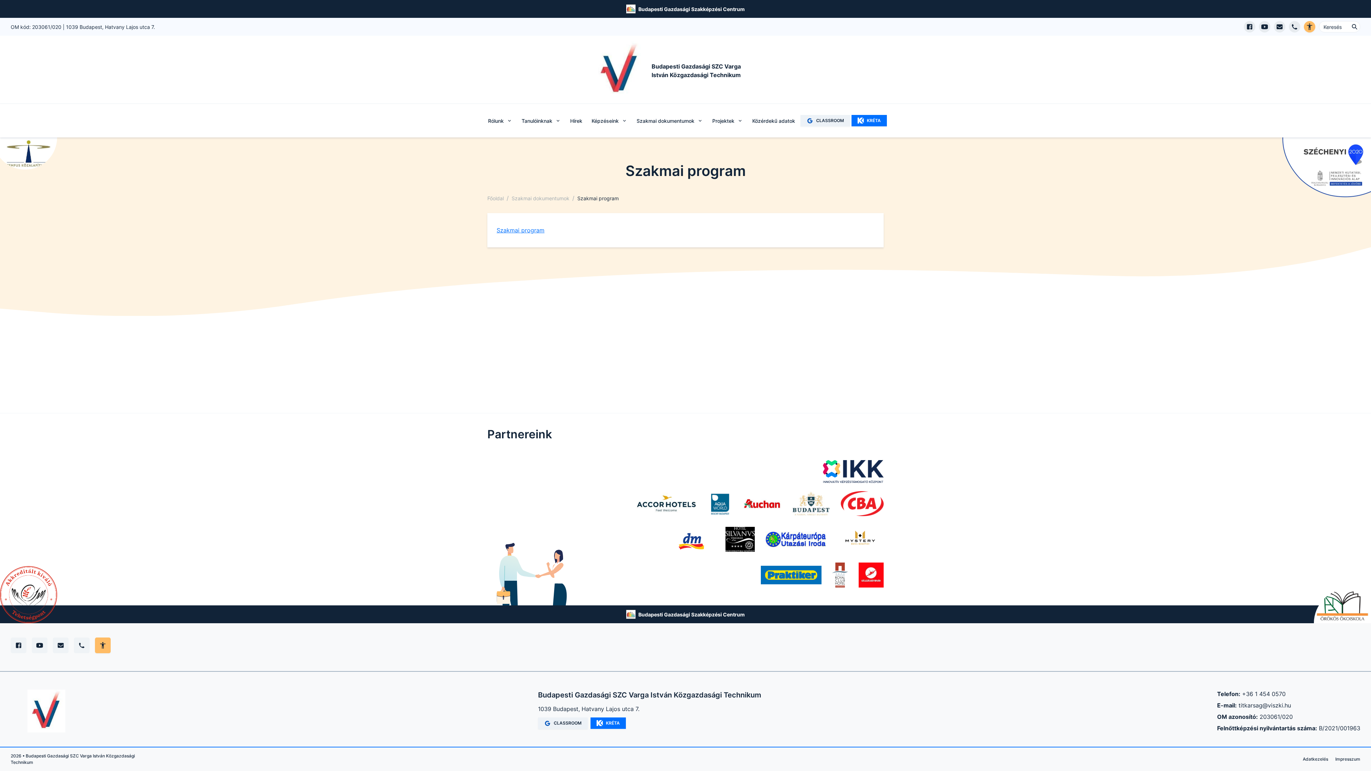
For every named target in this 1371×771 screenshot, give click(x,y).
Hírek (576, 121)
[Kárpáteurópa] (795, 539)
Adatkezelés (1315, 759)
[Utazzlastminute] (871, 575)
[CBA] (862, 503)
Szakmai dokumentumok (540, 198)
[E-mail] (61, 645)
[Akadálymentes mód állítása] (103, 645)
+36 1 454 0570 (1264, 693)
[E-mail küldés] (1279, 26)
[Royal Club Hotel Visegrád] (840, 575)
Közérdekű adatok (773, 121)
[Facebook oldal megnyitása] (1249, 26)
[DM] (691, 539)
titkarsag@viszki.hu (1265, 705)
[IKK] (853, 471)
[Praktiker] (791, 575)
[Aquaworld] (720, 503)
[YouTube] (39, 645)
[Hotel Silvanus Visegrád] (740, 539)
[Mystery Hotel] (860, 539)
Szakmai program (520, 230)
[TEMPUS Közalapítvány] (28, 153)
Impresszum (1347, 759)
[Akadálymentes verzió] (1309, 26)
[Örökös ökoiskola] (1342, 606)
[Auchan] (762, 503)
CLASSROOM (830, 120)
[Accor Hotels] (666, 503)
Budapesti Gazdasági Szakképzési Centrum (691, 9)
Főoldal (495, 198)
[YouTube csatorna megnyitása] (1264, 26)
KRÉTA (874, 120)
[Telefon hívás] (1294, 26)
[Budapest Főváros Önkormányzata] (811, 503)
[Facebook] (18, 645)
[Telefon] (82, 645)
